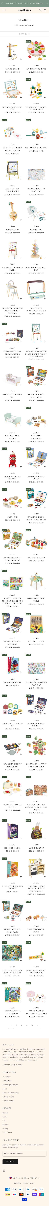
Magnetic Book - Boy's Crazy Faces (36, 518)
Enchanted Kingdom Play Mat (36, 684)
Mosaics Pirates (12, 682)
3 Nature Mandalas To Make (12, 888)
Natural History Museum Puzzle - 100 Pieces (36, 807)
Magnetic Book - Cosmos (36, 725)
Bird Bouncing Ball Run (36, 269)
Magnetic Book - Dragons (12, 643)
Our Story (7, 1077)
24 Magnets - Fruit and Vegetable (36, 765)
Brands (5, 1125)
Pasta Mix (13, 517)
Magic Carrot (36, 848)
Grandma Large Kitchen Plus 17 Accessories (36, 889)
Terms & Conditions (10, 1093)
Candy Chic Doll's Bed (12, 396)
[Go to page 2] (37, 1025)
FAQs (5, 1089)
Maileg (5, 1128)
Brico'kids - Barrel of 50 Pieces (36, 109)
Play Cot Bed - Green (12, 437)
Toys (4, 1117)
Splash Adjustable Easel (12, 269)
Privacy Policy (8, 1096)
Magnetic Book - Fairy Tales (12, 931)
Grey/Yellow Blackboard (12, 190)
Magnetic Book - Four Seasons (12, 559)
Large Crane (12, 69)
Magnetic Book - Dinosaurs (36, 396)
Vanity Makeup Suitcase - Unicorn (36, 1012)
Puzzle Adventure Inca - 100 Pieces (12, 972)
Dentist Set (36, 229)
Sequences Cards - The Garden (36, 972)
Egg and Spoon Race (36, 148)
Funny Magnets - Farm (36, 931)
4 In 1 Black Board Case (13, 109)
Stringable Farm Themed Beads (13, 353)
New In (5, 1113)
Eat (4, 1121)
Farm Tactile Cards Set (12, 725)
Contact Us (7, 1081)
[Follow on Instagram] (4, 1170)
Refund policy (8, 1100)
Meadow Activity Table (36, 600)
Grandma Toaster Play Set (12, 806)
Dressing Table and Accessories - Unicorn (12, 311)
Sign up (10, 1161)
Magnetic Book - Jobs (36, 478)
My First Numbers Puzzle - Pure (12, 149)
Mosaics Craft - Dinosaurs (12, 1012)
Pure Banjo (12, 229)
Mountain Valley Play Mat (36, 190)
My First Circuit (36, 558)
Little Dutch (7, 1132)
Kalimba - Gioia (36, 642)
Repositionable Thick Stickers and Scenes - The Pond (12, 601)
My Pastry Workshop (36, 437)
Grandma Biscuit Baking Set (12, 765)
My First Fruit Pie (36, 69)
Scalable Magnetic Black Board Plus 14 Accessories (36, 354)
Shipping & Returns (10, 1085)
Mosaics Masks (12, 848)
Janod (12, 65)
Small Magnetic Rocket (12, 478)
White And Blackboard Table (36, 310)
